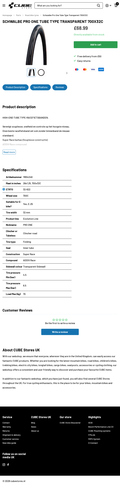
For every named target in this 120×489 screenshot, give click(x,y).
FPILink (91, 435)
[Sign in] (108, 5)
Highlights (94, 417)
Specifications (40, 87)
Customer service (10, 439)
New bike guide (9, 443)
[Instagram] (3, 464)
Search (98, 5)
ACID (90, 422)
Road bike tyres (32, 15)
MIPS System (94, 439)
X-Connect (93, 443)
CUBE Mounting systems (99, 431)
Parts (18, 15)
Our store (65, 417)
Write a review (60, 331)
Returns (6, 431)
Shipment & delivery (11, 435)
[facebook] (8, 464)
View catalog (4, 5)
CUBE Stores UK (41, 417)
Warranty (6, 427)
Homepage (7, 15)
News (33, 427)
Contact (6, 422)
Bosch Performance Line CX (100, 427)
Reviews (60, 87)
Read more (9, 152)
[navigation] (31, 72)
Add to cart (95, 44)
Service (7, 417)
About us (35, 431)
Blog (33, 422)
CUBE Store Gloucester (70, 422)
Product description (15, 87)
